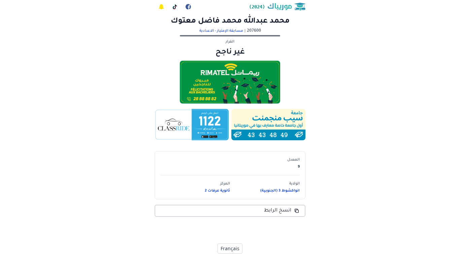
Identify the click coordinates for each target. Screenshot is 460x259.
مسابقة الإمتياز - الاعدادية (221, 31)
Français (230, 248)
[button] (265, 163)
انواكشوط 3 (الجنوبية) (280, 191)
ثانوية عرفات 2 (217, 191)
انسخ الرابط (277, 210)
